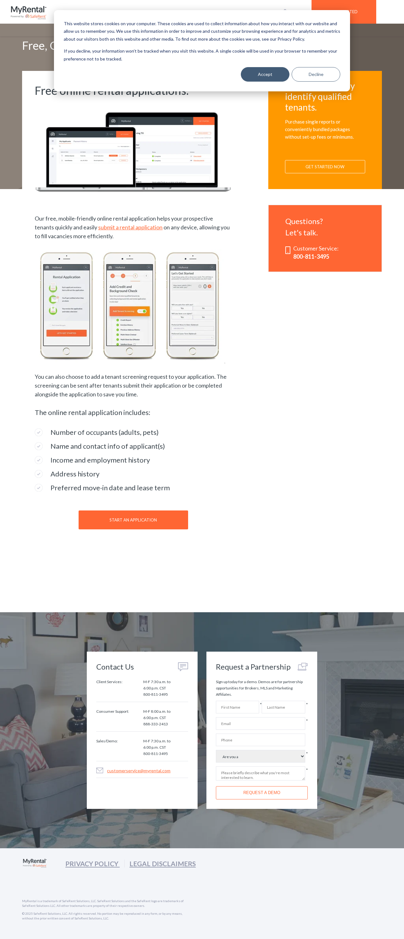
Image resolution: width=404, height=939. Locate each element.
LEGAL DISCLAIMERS (162, 863)
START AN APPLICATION (133, 519)
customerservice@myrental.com (138, 770)
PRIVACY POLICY (92, 863)
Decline (316, 74)
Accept (265, 74)
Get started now (325, 166)
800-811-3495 (311, 256)
